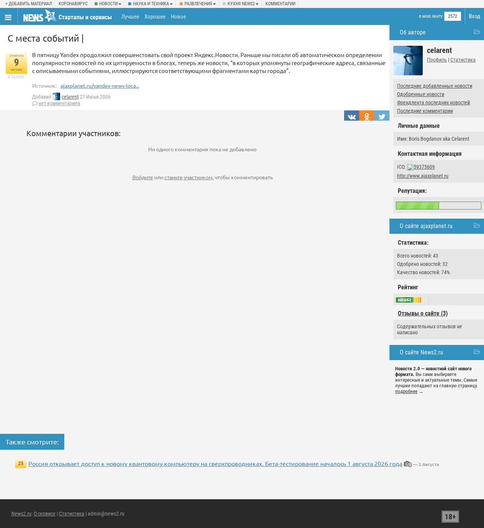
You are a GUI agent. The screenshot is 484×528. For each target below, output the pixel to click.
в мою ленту (430, 16)
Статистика (463, 60)
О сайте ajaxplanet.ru (426, 226)
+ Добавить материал (28, 3)
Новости (108, 3)
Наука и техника (151, 3)
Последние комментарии (425, 111)
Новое (178, 16)
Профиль (437, 60)
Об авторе (413, 32)
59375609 (424, 167)
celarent (70, 97)
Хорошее (155, 16)
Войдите (142, 177)
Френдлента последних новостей (433, 102)
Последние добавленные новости (434, 86)
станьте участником (188, 177)
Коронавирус (73, 3)
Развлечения (198, 3)
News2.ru (21, 514)
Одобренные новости (420, 94)
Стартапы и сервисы (85, 17)
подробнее (406, 391)
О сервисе (45, 514)
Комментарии (280, 3)
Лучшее (130, 16)
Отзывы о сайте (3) (423, 313)
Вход (474, 16)
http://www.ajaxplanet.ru (422, 176)
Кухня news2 (241, 3)
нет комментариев (59, 103)
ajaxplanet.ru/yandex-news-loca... (99, 85)
